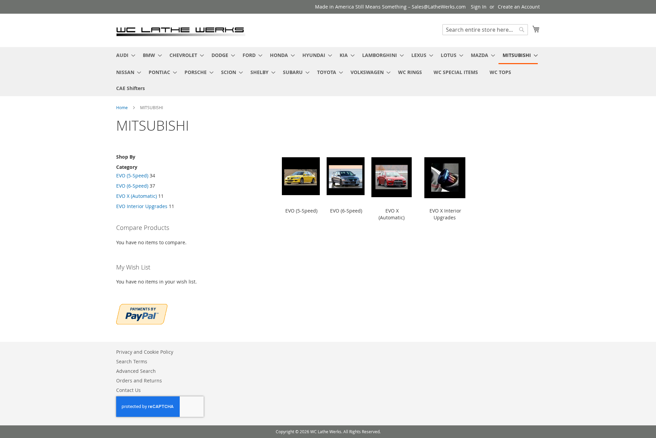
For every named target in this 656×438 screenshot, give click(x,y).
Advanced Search (136, 371)
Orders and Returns (139, 380)
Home (122, 107)
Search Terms (131, 361)
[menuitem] (123, 55)
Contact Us (128, 390)
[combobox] (485, 29)
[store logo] (181, 30)
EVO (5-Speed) (132, 175)
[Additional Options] (141, 313)
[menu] (328, 71)
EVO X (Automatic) (136, 196)
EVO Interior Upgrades (141, 206)
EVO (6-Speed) (132, 185)
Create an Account (519, 6)
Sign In (479, 6)
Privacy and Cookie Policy (144, 352)
